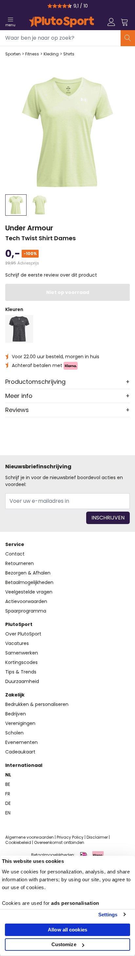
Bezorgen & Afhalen (27, 573)
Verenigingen (20, 723)
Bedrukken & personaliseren (36, 704)
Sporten (13, 54)
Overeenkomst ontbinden (59, 842)
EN (7, 813)
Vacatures (17, 643)
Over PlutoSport (23, 634)
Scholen (14, 733)
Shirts (68, 54)
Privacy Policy (70, 837)
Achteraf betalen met (38, 365)
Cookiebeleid (18, 842)
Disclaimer (97, 837)
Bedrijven (15, 714)
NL (8, 774)
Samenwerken (21, 653)
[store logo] (61, 22)
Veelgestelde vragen (28, 592)
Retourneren (19, 563)
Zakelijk (15, 695)
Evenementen (21, 742)
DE (8, 803)
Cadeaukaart (20, 752)
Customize (63, 944)
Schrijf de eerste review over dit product (51, 275)
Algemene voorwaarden (29, 837)
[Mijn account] (111, 22)
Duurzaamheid (22, 681)
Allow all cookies (67, 929)
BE (7, 784)
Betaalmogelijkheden (29, 582)
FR (7, 793)
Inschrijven (108, 517)
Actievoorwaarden (26, 601)
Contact (15, 554)
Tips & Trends (20, 672)
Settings (108, 914)
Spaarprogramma (25, 611)
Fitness (32, 54)
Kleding (51, 54)
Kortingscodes (21, 662)
